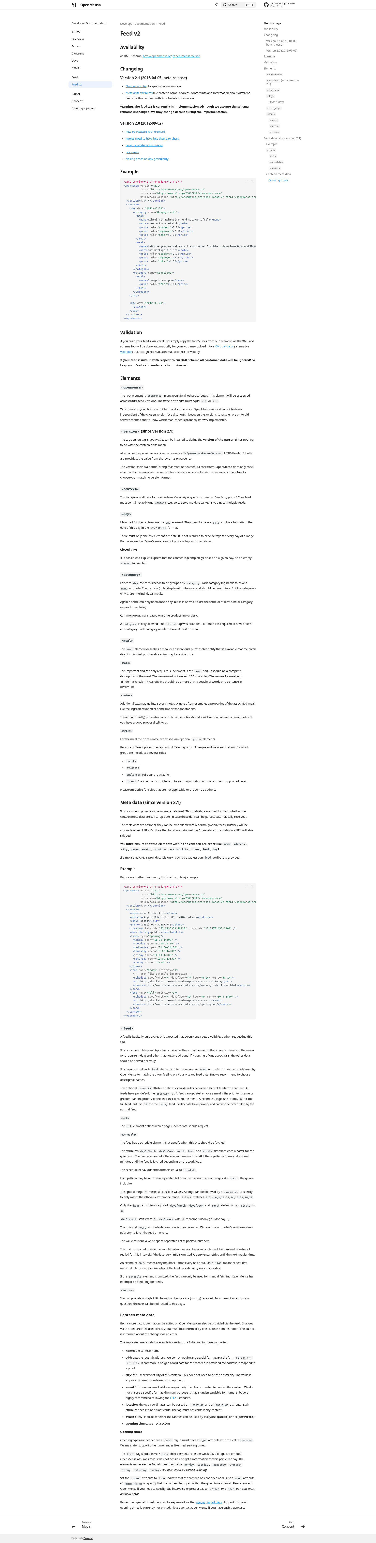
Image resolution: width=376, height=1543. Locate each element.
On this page (272, 23)
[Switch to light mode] (216, 4)
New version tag (136, 86)
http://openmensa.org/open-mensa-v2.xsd (171, 56)
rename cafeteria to (144, 145)
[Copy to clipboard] (252, 181)
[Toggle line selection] (247, 181)
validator (126, 352)
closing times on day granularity (147, 159)
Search (232, 5)
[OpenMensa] (74, 5)
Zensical (88, 1538)
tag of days (209, 1502)
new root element (145, 131)
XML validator (224, 346)
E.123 (174, 1398)
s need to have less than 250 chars (152, 138)
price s (132, 152)
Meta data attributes (139, 93)
